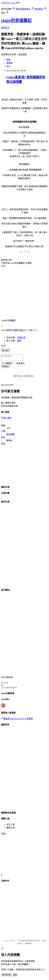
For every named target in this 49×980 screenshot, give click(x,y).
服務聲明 (28, 943)
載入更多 (5, 350)
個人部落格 (4, 683)
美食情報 (22, 54)
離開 (15, 975)
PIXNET (12, 941)
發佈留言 (5, 366)
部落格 (9, 63)
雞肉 (19, 341)
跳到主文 (5, 28)
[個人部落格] (2, 685)
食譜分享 (21, 337)
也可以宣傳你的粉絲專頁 (9, 687)
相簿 (8, 60)
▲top (3, 345)
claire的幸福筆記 (16, 20)
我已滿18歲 (6, 975)
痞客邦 (16, 330)
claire (3, 265)
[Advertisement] (24, 293)
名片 (8, 66)
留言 (22, 330)
